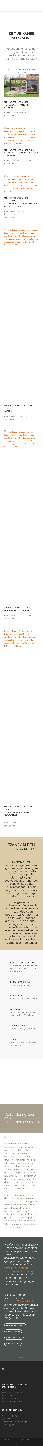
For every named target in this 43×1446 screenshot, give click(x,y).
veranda (9, 1271)
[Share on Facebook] (24, 1358)
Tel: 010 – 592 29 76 (9, 1425)
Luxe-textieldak (13, 1331)
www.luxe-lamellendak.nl (11, 1396)
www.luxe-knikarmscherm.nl (12, 1401)
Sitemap (30, 1444)
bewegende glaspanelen (22, 876)
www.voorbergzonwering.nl (12, 1393)
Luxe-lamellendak (14, 1337)
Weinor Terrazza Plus (16, 608)
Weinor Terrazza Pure (16, 102)
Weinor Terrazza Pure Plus (19, 150)
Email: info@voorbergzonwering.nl (14, 1422)
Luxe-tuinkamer (13, 1344)
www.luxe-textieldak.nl (10, 1398)
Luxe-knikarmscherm (15, 1325)
